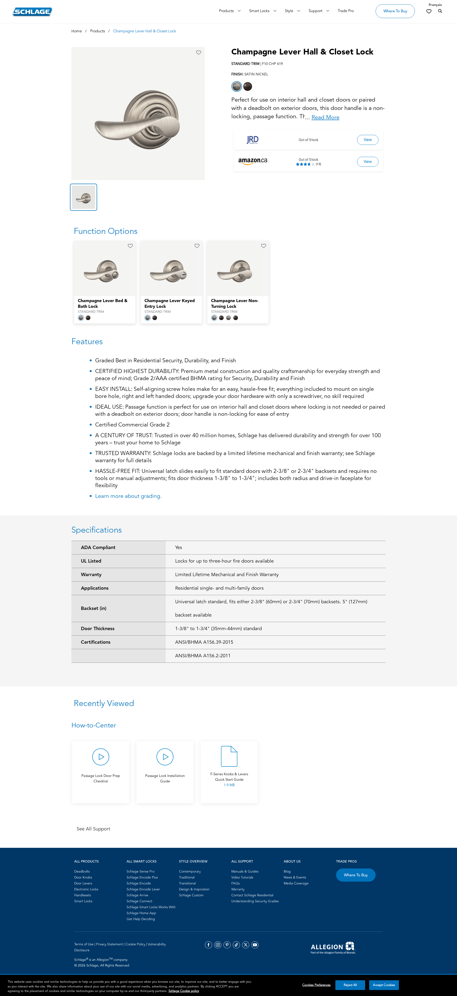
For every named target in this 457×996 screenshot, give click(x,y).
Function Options (106, 231)
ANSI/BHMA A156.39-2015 (204, 642)
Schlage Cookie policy (184, 991)
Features (87, 341)
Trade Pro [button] (346, 11)
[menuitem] (99, 871)
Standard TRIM (91, 311)
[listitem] (236, 86)
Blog (287, 871)
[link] (429, 11)
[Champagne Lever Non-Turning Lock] (235, 268)
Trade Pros (346, 861)
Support (315, 11)
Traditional (186, 877)
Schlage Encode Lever (143, 889)
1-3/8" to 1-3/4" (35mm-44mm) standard (218, 628)
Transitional (187, 883)
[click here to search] (440, 11)
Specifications (96, 530)
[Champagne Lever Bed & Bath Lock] (101, 268)
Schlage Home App (141, 913)
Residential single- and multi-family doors (219, 588)
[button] (198, 52)
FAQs (235, 883)
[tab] (83, 197)
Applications (95, 588)
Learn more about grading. (128, 496)
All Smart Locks (142, 861)
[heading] (228, 725)
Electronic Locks (86, 889)
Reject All (350, 984)
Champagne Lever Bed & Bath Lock (103, 303)
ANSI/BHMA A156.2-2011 (203, 655)
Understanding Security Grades (255, 901)
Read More (325, 117)
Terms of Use (84, 944)
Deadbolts (82, 871)
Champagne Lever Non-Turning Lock (234, 303)
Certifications (95, 642)
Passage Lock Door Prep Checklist (100, 778)
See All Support (93, 829)
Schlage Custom (191, 895)
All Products (86, 861)
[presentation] (105, 306)
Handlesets (82, 895)
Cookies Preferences (316, 984)
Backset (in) (93, 608)
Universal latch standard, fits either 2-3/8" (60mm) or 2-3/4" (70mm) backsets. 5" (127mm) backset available (271, 608)
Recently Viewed (104, 703)
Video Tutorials (242, 877)
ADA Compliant (98, 547)
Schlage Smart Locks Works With (151, 907)
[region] (228, 985)
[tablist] (138, 197)
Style (289, 11)
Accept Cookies (384, 984)
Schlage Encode (139, 883)
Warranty (91, 575)
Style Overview (193, 861)
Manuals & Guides (244, 871)
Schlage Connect (139, 901)
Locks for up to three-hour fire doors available (224, 561)
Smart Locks (259, 11)
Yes (178, 547)
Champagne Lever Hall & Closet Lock (302, 52)
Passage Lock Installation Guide (165, 778)
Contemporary (190, 871)
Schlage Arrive (137, 895)
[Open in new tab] (333, 947)
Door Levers (83, 883)
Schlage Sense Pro (140, 871)
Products (226, 11)
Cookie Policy (135, 944)
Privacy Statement (110, 944)
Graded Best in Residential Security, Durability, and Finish (165, 361)
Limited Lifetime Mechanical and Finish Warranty (227, 574)
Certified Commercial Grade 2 (132, 425)
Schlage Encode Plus (142, 877)
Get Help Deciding (141, 919)
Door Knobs (83, 877)
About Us (292, 861)
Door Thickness (97, 629)
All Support (242, 861)
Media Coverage (296, 883)
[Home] (32, 12)
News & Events (295, 877)
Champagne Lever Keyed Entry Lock (169, 303)
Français (435, 5)
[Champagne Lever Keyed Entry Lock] (168, 268)
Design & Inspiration (194, 889)
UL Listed (91, 561)
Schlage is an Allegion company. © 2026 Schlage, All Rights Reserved (101, 962)
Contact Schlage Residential (252, 895)
